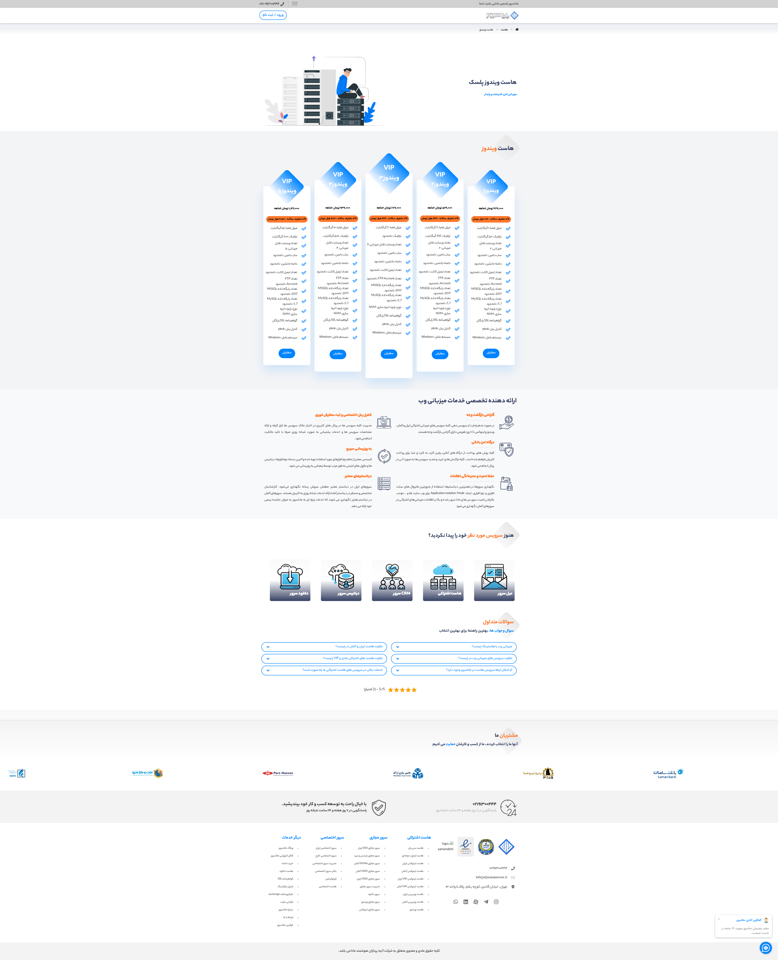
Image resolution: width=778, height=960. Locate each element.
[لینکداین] (466, 902)
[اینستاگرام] (496, 902)
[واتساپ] (456, 902)
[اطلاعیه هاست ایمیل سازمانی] (486, 902)
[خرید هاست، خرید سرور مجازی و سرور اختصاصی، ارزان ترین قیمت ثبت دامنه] (502, 15)
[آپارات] (476, 902)
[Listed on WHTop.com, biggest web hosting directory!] (486, 847)
